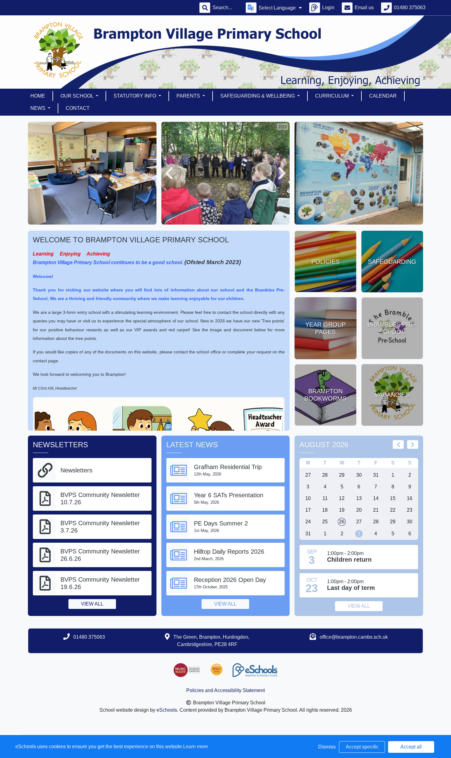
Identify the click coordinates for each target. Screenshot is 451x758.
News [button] (38, 108)
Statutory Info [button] (135, 95)
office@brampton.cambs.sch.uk (354, 637)
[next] (412, 444)
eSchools (166, 710)
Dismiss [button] (327, 746)
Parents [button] (188, 95)
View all (92, 603)
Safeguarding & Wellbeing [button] (258, 95)
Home (37, 95)
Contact (78, 108)
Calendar (383, 95)
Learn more (195, 746)
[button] (169, 173)
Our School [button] (77, 95)
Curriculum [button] (332, 95)
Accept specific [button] (362, 746)
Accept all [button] (411, 746)
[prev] (398, 444)
